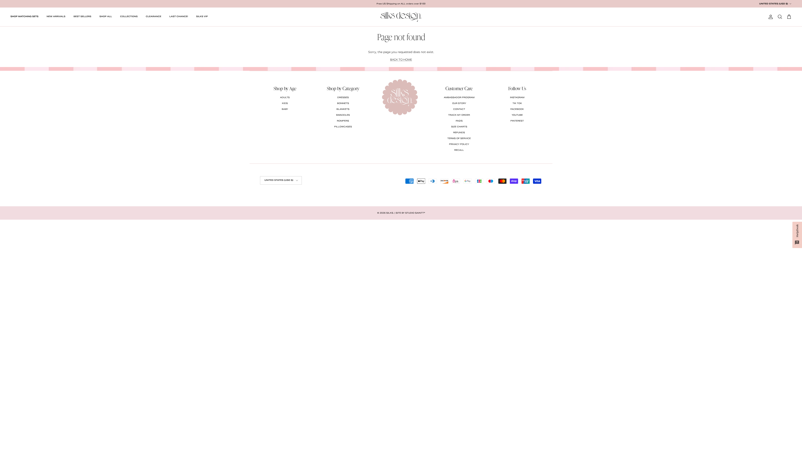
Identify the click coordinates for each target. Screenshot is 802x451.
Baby (285, 109)
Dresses (343, 97)
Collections (129, 16)
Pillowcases (343, 126)
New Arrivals (56, 16)
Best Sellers (82, 16)
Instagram (517, 97)
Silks (389, 213)
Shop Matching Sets (24, 16)
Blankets (342, 109)
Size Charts (459, 126)
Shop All (105, 16)
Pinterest (517, 120)
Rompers (343, 120)
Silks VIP (202, 16)
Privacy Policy (459, 144)
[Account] (769, 16)
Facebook (517, 109)
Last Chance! (178, 16)
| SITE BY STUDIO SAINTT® (410, 213)
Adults (285, 97)
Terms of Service (459, 138)
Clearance (153, 16)
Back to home (401, 59)
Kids (285, 103)
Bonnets (343, 103)
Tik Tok (517, 103)
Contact (459, 109)
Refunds (459, 132)
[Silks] (401, 17)
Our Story (459, 103)
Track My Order (459, 115)
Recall (459, 150)
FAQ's (459, 120)
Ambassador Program (459, 97)
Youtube (517, 115)
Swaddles (343, 115)
